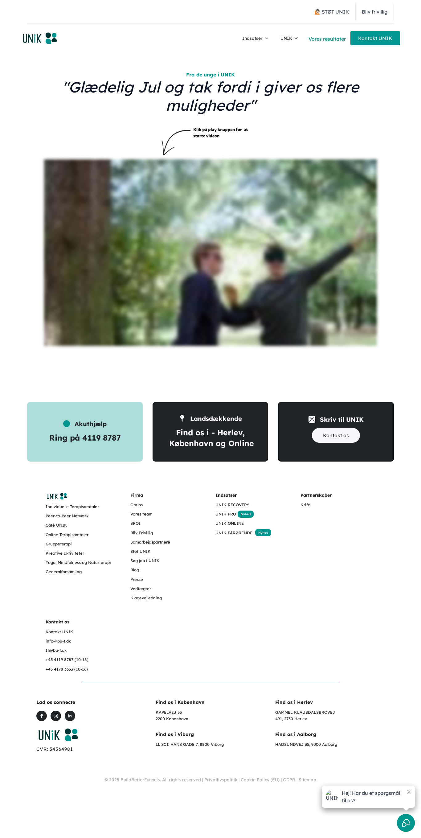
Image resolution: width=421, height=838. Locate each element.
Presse (136, 579)
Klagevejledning (146, 597)
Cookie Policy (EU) (260, 780)
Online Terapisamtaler (67, 534)
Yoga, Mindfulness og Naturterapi (78, 562)
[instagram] (56, 716)
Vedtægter (140, 588)
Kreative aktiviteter (65, 553)
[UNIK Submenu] (298, 38)
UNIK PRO (225, 513)
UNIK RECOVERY (232, 504)
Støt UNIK (140, 551)
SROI (135, 523)
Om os (136, 504)
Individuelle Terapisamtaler (72, 506)
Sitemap (307, 780)
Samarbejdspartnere (150, 542)
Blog (134, 569)
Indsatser (252, 38)
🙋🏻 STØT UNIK (331, 12)
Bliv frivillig (374, 12)
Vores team (141, 513)
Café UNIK (56, 525)
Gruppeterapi (59, 543)
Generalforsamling (64, 571)
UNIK (286, 38)
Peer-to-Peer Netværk (67, 515)
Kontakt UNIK (59, 631)
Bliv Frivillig (141, 532)
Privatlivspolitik (220, 780)
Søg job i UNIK (145, 560)
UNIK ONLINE (229, 523)
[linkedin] (70, 716)
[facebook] (41, 716)
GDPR (289, 780)
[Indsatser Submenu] (268, 38)
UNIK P (222, 532)
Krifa (305, 504)
